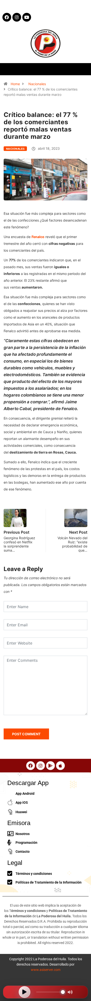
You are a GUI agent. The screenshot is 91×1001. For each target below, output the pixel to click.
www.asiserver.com (45, 970)
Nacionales (37, 84)
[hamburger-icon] (83, 69)
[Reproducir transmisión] (24, 992)
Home (15, 84)
